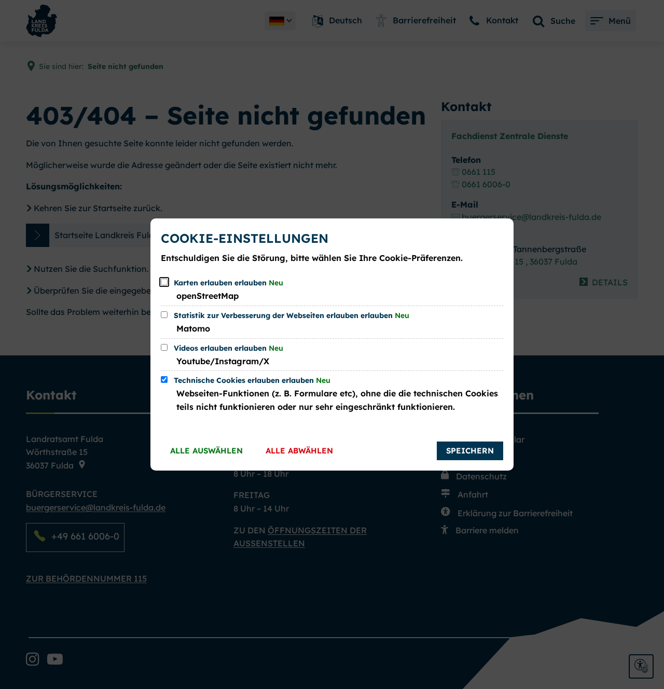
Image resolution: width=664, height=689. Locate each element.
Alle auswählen (206, 451)
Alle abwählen (299, 451)
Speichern (470, 451)
